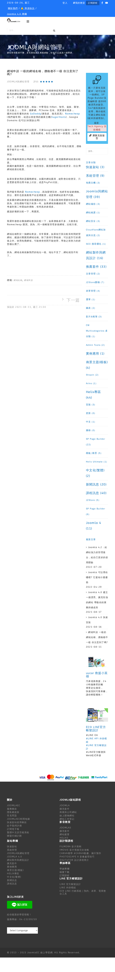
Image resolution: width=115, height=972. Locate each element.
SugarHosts (58, 117)
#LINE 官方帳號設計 (96, 747)
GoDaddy (35, 113)
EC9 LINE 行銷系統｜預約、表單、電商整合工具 (83, 892)
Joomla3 (65, 827)
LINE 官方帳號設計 (70, 884)
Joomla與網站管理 (18, 81)
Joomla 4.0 (14, 856)
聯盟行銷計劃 (14, 835)
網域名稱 (18, 280)
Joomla (65, 805)
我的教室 (80, 3)
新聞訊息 (12, 880)
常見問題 (12, 815)
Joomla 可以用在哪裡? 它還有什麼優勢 (97, 577)
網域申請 (28, 280)
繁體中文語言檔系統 (18, 832)
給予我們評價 (14, 825)
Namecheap (72, 113)
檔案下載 (64, 872)
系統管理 (12, 850)
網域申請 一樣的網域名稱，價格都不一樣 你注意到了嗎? (97, 637)
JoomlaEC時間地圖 (18, 819)
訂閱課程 (92, 3)
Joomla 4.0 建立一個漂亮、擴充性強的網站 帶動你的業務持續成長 (97, 600)
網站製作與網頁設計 (18, 860)
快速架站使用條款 (17, 822)
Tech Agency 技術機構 (97, 128)
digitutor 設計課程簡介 (74, 860)
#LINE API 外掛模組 (96, 740)
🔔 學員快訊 (27, 8)
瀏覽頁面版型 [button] (98, 137)
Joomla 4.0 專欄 (17, 14)
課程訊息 (12, 883)
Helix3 (64, 837)
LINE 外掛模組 (68, 887)
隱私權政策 (13, 812)
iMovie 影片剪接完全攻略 (74, 850)
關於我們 (13, 8)
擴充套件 (64, 808)
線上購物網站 (67, 815)
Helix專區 (13, 873)
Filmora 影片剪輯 (70, 846)
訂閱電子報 (13, 829)
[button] (65, 3)
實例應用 (12, 866)
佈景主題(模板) (15, 870)
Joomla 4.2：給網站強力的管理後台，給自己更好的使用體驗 (97, 555)
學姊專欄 (64, 868)
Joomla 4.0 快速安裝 (97, 620)
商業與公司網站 (68, 812)
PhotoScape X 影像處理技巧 (77, 856)
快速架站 (12, 846)
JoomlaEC (13, 805)
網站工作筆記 (67, 819)
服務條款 (12, 808)
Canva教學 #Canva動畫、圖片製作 (80, 853)
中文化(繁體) (14, 877)
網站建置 (64, 834)
